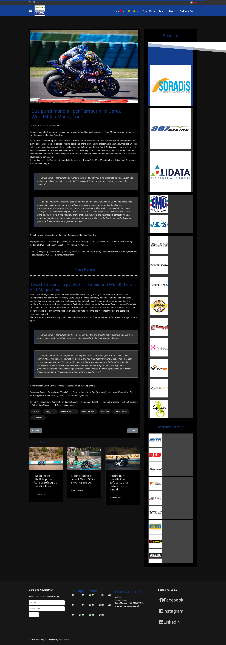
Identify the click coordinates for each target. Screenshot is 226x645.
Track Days (148, 11)
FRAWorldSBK (38, 418)
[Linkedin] (34, 2)
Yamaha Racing (121, 411)
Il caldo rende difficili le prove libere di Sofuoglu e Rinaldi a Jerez (45, 481)
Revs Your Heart (88, 411)
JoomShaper (64, 639)
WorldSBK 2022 (37, 126)
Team (162, 11)
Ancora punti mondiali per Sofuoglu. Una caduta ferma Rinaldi (118, 482)
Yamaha (35, 411)
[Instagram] (38, 2)
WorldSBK (105, 411)
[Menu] (30, 10)
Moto (172, 11)
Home (116, 11)
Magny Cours (50, 411)
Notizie (132, 11)
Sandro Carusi (121, 600)
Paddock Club (186, 11)
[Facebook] (29, 2)
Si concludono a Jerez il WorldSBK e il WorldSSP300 (83, 479)
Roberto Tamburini (69, 411)
